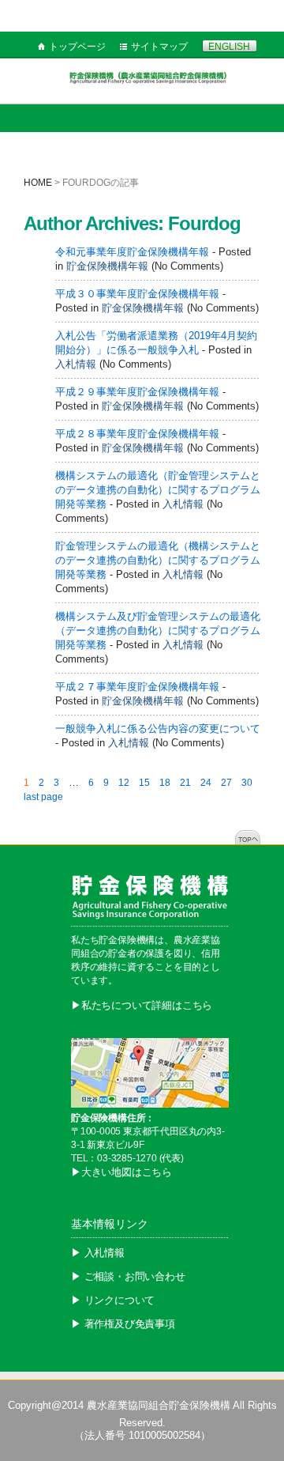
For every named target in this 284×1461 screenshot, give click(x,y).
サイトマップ (159, 46)
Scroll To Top (247, 837)
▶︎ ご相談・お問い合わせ (128, 1276)
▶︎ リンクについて (113, 1300)
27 (226, 782)
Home (38, 182)
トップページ (77, 46)
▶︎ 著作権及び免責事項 (123, 1324)
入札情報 (75, 364)
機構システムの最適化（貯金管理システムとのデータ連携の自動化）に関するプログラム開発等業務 (157, 490)
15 (144, 782)
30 (246, 782)
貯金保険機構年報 (107, 266)
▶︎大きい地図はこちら (121, 1172)
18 (164, 782)
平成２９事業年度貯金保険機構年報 (137, 392)
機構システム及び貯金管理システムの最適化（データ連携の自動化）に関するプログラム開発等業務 (157, 630)
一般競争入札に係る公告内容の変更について (157, 728)
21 (185, 782)
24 (205, 782)
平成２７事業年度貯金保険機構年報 (137, 687)
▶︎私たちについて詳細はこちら (141, 1005)
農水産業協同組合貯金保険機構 (158, 1405)
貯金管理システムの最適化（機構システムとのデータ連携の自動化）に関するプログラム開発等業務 (157, 560)
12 (123, 782)
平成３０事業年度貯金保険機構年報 (137, 294)
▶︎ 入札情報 (98, 1253)
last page (43, 796)
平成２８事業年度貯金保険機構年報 (137, 434)
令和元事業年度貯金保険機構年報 (132, 252)
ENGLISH (229, 46)
